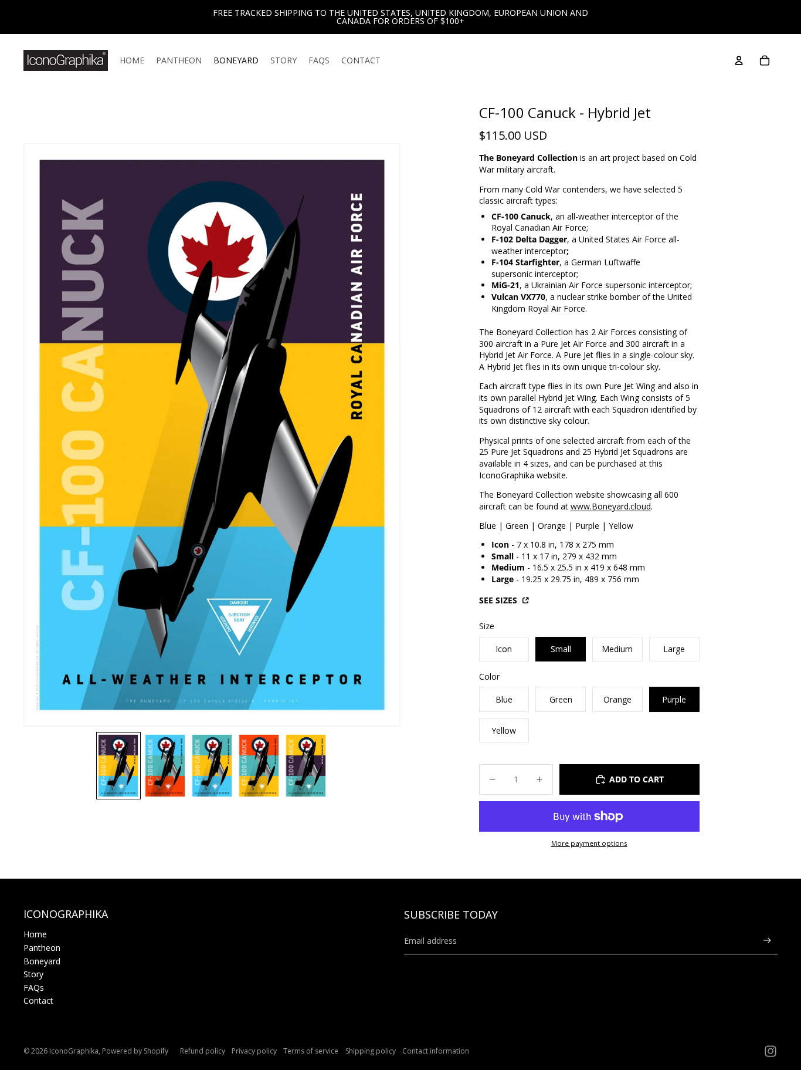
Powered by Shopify (135, 1051)
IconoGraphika (74, 1051)
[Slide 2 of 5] (165, 765)
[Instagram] (770, 1051)
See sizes (499, 600)
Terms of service (310, 1051)
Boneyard (41, 961)
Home (35, 934)
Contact (38, 1000)
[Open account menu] (739, 60)
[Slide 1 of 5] (118, 765)
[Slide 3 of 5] (212, 765)
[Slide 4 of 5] (259, 765)
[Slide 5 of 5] (306, 765)
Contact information (435, 1051)
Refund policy (202, 1051)
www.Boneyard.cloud (611, 506)
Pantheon (41, 947)
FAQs (33, 987)
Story (33, 974)
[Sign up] (767, 940)
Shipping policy (370, 1051)
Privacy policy (254, 1051)
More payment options (589, 843)
